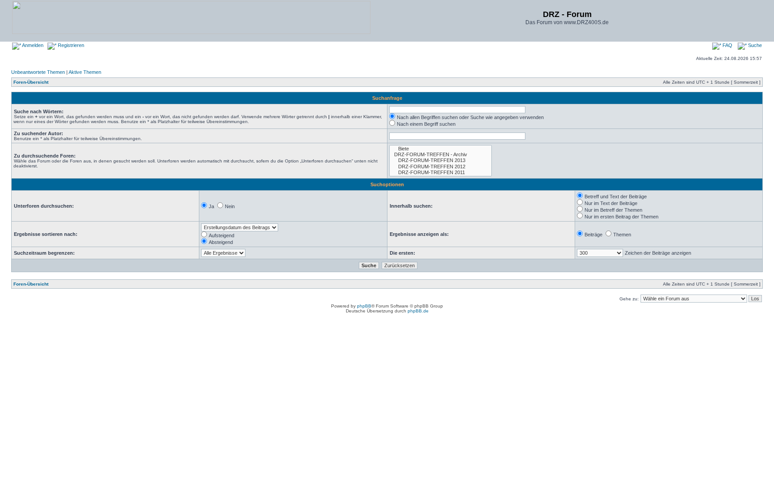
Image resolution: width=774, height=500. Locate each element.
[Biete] (440, 149)
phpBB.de (418, 310)
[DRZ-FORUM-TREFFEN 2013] (440, 160)
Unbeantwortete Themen (38, 72)
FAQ (726, 45)
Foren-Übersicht (30, 82)
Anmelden (32, 45)
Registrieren (70, 45)
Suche (754, 45)
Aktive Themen (85, 72)
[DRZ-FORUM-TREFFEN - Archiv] (440, 155)
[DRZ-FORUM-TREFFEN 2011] (440, 172)
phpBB (364, 305)
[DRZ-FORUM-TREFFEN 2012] (440, 167)
